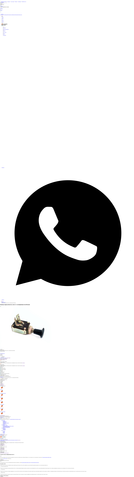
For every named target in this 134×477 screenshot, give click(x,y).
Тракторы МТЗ (6, 14)
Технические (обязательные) (4, 466)
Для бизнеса (19, 1)
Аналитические (3, 469)
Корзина (1, 10)
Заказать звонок (2, 435)
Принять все (2, 475)
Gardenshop (4, 428)
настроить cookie (5, 458)
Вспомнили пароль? (2, 444)
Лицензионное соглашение (6, 426)
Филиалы (9, 1)
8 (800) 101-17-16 (24, 1)
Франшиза (4, 429)
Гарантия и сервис (5, 425)
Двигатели (4, 423)
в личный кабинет (3, 359)
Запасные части (20, 14)
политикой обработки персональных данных (15, 419)
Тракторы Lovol (10, 14)
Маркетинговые (3, 472)
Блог (2, 430)
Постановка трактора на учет (6, 427)
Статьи (4, 431)
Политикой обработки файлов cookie (46, 457)
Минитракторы (5, 421)
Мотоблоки (4, 422)
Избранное (1, 8)
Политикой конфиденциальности (35, 462)
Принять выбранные (6, 475)
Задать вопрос (2, 385)
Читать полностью (2, 353)
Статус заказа (12, 1)
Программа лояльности (4, 1)
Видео (4, 432)
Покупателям (3, 420)
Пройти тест (1, 417)
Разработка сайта (2, 440)
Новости (16, 1)
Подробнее (23, 365)
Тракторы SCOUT (2, 14)
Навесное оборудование (15, 14)
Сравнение (1, 6)
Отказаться (2, 476)
